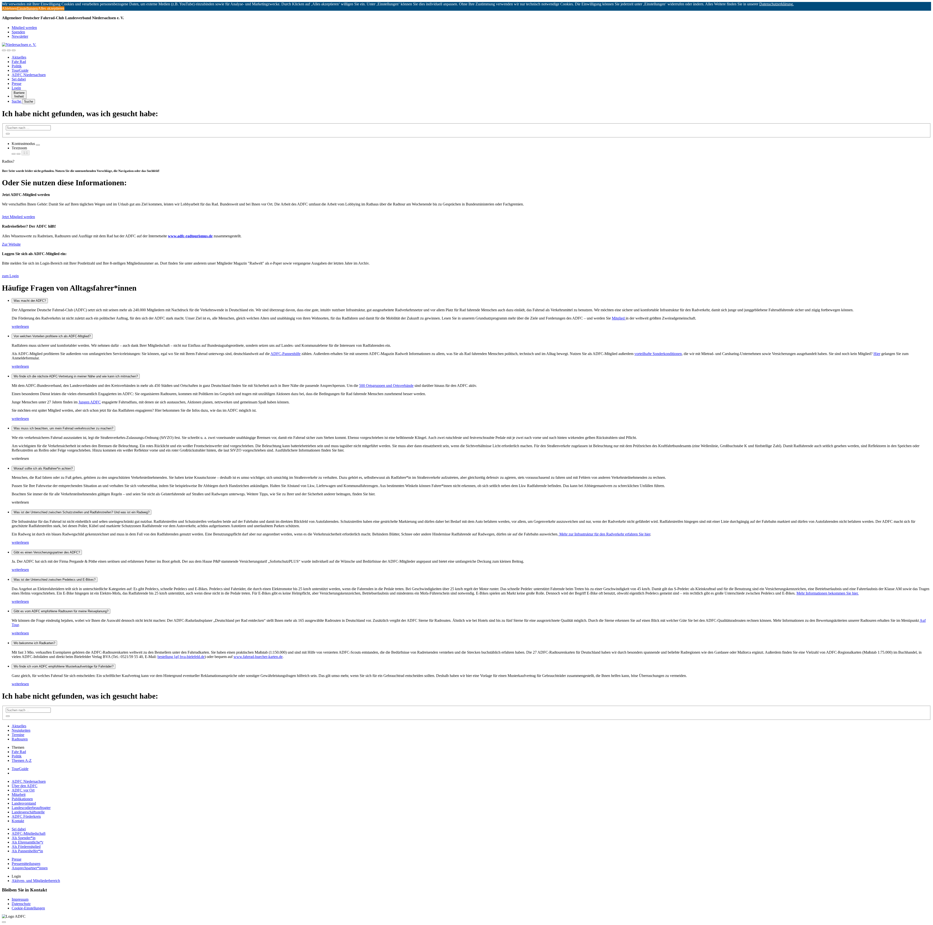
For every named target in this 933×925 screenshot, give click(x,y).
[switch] (38, 145)
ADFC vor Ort (23, 790)
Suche (17, 101)
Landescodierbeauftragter (31, 808)
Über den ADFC (24, 786)
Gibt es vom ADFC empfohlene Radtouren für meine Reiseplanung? (61, 611)
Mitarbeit (19, 794)
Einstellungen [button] (27, 8)
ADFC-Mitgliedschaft (28, 833)
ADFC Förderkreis (26, 816)
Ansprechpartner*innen (30, 868)
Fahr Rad (19, 62)
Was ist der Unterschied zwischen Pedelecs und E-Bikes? (54, 579)
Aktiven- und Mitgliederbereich (36, 881)
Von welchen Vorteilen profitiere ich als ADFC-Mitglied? (52, 336)
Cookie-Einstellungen (28, 908)
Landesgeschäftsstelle (28, 812)
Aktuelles (19, 57)
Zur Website (11, 244)
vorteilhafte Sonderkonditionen (658, 354)
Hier (876, 354)
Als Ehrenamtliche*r (27, 842)
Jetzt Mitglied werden (18, 217)
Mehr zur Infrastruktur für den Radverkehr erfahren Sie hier (604, 534)
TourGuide (20, 70)
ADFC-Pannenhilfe (285, 354)
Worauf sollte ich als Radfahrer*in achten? (43, 468)
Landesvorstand (24, 803)
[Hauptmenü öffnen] (14, 50)
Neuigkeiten (21, 730)
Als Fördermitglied (26, 847)
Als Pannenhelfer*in (27, 851)
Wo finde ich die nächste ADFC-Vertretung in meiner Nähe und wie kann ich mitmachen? (76, 376)
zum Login (10, 276)
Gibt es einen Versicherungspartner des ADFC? (47, 552)
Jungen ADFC (89, 402)
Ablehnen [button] (9, 8)
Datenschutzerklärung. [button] (776, 4)
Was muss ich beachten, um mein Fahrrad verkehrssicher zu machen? (63, 428)
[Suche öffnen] (9, 50)
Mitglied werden (24, 28)
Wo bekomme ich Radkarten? (34, 643)
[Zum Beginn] (4, 922)
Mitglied (619, 318)
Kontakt (18, 821)
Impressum (20, 899)
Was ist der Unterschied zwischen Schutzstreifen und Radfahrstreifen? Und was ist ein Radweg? (81, 512)
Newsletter (20, 36)
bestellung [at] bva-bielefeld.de (181, 657)
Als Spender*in (23, 838)
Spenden (18, 32)
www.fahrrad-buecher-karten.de (258, 657)
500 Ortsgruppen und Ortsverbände (386, 385)
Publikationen (22, 799)
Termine (18, 735)
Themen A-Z (22, 760)
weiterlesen (20, 326)
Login (16, 88)
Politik (17, 66)
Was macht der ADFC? (30, 300)
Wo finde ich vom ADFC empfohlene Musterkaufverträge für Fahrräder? (63, 666)
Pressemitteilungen (26, 864)
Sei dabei (19, 79)
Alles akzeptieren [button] (51, 8)
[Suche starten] (8, 133)
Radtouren (20, 739)
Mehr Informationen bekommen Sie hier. (827, 593)
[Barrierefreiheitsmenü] (4, 50)
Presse (16, 83)
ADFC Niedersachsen (29, 75)
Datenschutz (21, 904)
